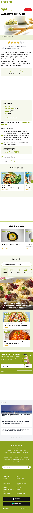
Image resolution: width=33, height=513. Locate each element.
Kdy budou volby (8, 452)
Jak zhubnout (8, 448)
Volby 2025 (18, 454)
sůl (6, 115)
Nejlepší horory (24, 448)
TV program (9, 450)
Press (17, 476)
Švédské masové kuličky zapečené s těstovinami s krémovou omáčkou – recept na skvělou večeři (16, 305)
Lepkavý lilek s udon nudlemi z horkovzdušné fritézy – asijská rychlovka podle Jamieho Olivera (12, 187)
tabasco (7, 111)
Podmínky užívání (7, 483)
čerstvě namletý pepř (11, 118)
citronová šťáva (9, 108)
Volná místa (6, 476)
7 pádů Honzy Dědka (10, 454)
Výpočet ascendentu (8, 459)
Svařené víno (24, 454)
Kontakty (18, 481)
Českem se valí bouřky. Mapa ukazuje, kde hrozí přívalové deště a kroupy (16, 415)
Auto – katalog (25, 452)
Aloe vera (16, 457)
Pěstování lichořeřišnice (24, 457)
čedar (6, 113)
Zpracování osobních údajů (21, 484)
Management (19, 474)
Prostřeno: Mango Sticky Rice (11, 244)
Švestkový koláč (16, 461)
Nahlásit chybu (6, 493)
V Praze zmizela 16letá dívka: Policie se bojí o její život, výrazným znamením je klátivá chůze (15, 422)
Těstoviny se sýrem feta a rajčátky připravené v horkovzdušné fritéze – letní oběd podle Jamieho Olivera (15, 325)
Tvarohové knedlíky (17, 459)
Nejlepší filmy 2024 (16, 448)
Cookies (5, 487)
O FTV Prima (6, 474)
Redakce (18, 489)
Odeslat (28, 366)
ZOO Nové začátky (16, 452)
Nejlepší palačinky (25, 459)
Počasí (25, 450)
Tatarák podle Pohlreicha (8, 457)
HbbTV (4, 481)
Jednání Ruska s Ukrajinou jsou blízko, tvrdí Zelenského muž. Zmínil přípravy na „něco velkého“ (15, 429)
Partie (21, 450)
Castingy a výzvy (20, 478)
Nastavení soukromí (20, 493)
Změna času (15, 450)
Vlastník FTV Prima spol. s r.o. (8, 490)
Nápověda (18, 487)
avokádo (7, 106)
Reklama (5, 478)
